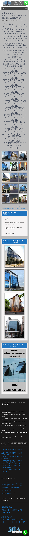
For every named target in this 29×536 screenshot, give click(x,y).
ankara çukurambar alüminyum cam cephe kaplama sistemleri (15, 223)
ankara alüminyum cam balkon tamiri (10, 487)
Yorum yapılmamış (13, 20)
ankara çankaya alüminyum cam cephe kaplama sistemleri (14, 232)
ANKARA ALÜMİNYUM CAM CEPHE (12, 510)
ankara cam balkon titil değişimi (9, 492)
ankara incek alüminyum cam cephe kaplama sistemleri (13, 228)
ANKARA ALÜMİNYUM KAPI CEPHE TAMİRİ (11, 486)
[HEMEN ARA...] (25, 532)
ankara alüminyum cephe (7, 489)
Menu (4, 8)
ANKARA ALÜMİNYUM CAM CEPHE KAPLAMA (11, 457)
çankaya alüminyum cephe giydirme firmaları (13, 218)
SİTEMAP (3, 505)
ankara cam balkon (6, 493)
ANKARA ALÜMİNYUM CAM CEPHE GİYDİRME (11, 461)
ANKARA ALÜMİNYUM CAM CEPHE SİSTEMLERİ (11, 454)
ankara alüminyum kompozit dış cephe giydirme (13, 483)
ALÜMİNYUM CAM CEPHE (11, 464)
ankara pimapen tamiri (6, 490)
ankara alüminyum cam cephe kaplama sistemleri (14, 206)
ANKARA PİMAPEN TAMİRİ (7, 484)
